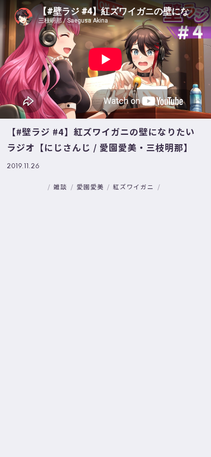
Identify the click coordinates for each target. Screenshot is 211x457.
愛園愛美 (90, 186)
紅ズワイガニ (133, 186)
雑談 (60, 186)
